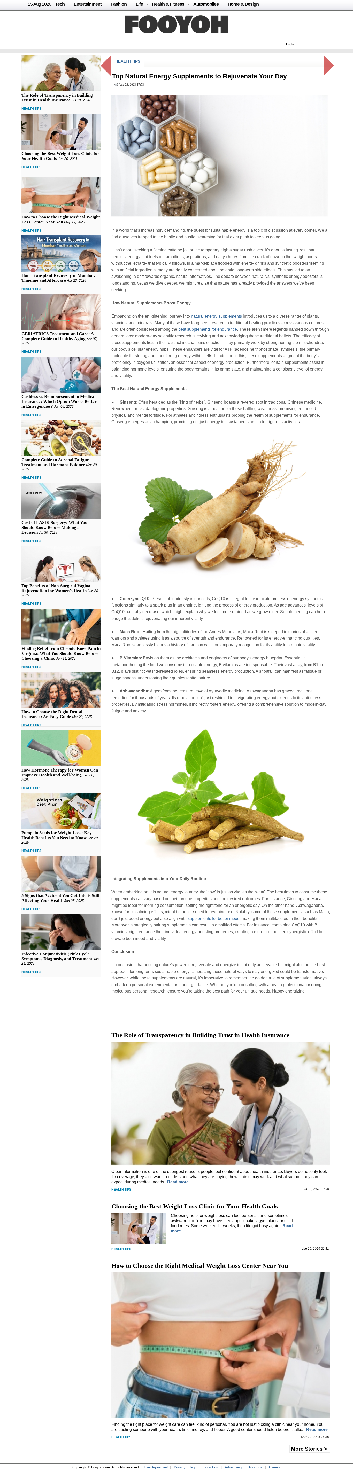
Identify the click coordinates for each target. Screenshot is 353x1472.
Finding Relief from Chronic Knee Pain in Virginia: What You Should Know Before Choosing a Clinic (61, 653)
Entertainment (88, 4)
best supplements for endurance (207, 329)
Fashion (119, 4)
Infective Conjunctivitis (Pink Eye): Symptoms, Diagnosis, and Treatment (56, 956)
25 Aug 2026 (39, 4)
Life (139, 4)
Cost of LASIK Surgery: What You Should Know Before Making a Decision (54, 527)
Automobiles (206, 4)
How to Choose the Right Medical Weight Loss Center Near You (60, 219)
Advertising (233, 1467)
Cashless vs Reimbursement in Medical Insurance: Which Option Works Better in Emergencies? (59, 401)
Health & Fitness (168, 4)
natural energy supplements (216, 316)
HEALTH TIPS (31, 109)
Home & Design (243, 4)
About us (255, 1467)
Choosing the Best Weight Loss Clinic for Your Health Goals (194, 1206)
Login (290, 44)
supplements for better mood (214, 918)
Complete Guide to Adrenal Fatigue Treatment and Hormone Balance (55, 462)
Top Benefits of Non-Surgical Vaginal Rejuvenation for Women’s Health (56, 588)
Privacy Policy (185, 1467)
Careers (275, 1467)
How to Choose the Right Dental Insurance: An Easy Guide (51, 714)
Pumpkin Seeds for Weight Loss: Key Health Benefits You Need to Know (56, 835)
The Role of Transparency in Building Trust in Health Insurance (57, 98)
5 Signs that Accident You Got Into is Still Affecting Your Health (60, 898)
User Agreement (156, 1467)
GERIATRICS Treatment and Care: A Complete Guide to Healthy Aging (57, 336)
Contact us (210, 1467)
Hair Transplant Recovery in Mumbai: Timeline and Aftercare (58, 278)
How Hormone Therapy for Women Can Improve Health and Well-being (59, 772)
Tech (60, 4)
